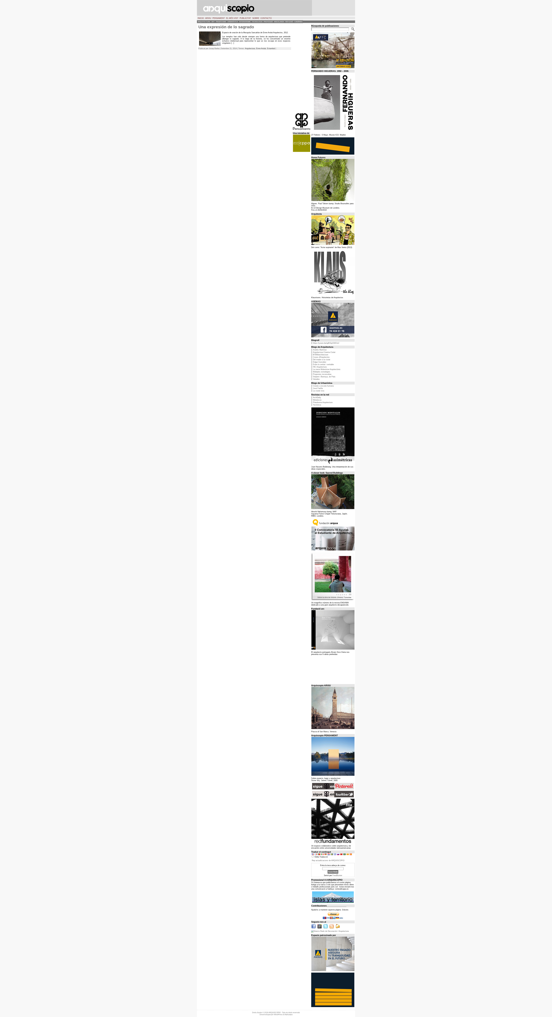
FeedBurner (337, 875)
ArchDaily (317, 397)
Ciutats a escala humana (323, 386)
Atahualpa (288, 1015)
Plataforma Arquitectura (322, 402)
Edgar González (319, 362)
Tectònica (317, 405)
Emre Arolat (261, 48)
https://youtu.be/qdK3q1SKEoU (326, 343)
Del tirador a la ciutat (321, 359)
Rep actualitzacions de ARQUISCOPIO (328, 860)
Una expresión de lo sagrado (226, 27)
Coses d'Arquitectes (321, 357)
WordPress (278, 1015)
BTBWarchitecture (320, 355)
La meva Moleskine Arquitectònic (327, 369)
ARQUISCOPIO (275, 1013)
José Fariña (318, 388)
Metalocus (317, 400)
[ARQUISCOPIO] (276, 8)
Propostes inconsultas (322, 374)
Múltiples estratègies (321, 372)
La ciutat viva (318, 391)
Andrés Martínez (320, 350)
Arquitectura (250, 48)
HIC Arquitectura (320, 367)
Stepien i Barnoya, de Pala (324, 377)
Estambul (271, 48)
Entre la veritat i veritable (323, 364)
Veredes (316, 379)
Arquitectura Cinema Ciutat (324, 352)
